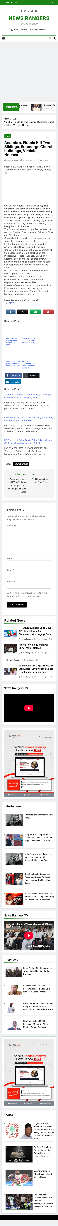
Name (10, 558)
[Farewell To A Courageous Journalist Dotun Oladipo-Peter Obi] (31, 109)
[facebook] (21, 11)
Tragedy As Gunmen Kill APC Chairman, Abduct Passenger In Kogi (27, 2)
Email (10, 570)
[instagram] (25, 11)
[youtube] (36, 11)
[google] (32, 11)
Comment (12, 525)
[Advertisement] (29, 71)
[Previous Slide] (50, 2)
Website (11, 581)
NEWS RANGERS (29, 18)
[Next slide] (54, 2)
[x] (28, 11)
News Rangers (13, 160)
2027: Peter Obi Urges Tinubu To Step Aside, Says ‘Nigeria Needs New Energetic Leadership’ (36, 668)
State (7, 136)
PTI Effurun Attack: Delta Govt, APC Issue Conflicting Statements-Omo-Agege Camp (35, 631)
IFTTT (11, 303)
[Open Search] (50, 38)
